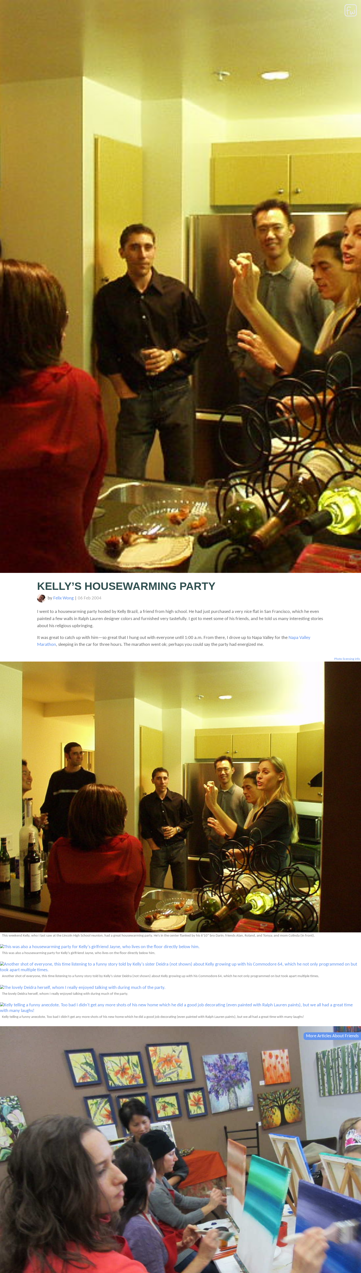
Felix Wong (63, 598)
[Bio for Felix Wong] (41, 601)
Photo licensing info (347, 659)
